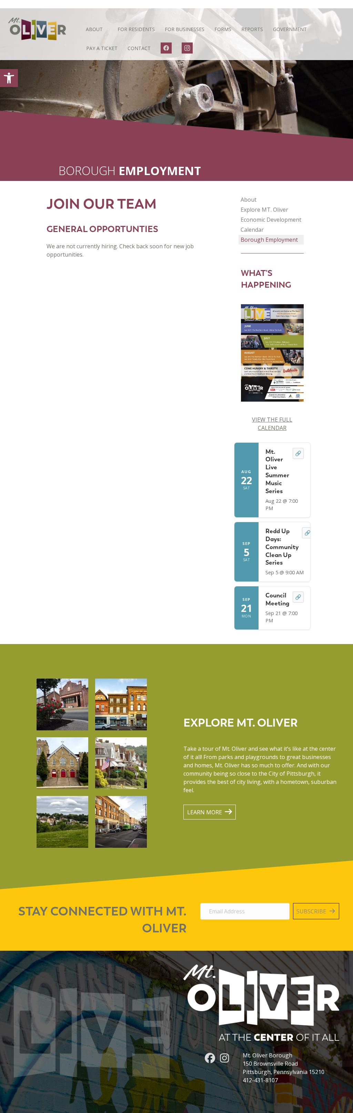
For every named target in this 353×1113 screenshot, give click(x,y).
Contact (139, 48)
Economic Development (271, 219)
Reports (252, 29)
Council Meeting (277, 599)
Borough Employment (269, 239)
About (94, 29)
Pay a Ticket (102, 48)
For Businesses (184, 29)
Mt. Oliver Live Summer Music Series (277, 471)
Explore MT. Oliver (264, 209)
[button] (9, 78)
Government (290, 29)
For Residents (136, 29)
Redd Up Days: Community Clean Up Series (282, 546)
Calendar (252, 229)
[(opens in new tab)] (272, 352)
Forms (222, 29)
